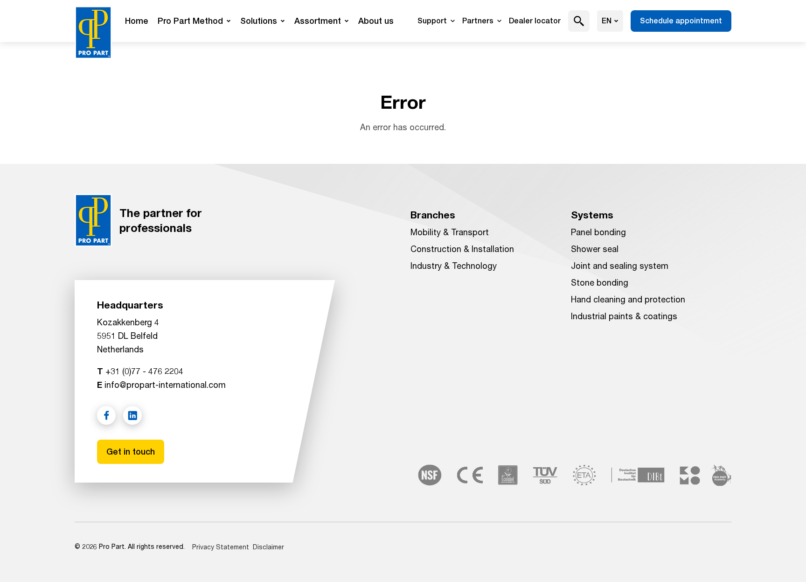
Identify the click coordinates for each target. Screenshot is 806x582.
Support (432, 20)
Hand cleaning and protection (628, 299)
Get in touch (130, 451)
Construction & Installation (462, 249)
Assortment (317, 21)
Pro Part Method (190, 21)
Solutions (258, 21)
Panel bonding (598, 232)
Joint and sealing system (619, 265)
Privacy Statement (220, 547)
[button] (579, 21)
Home (136, 21)
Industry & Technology (453, 265)
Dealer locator (535, 20)
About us (376, 21)
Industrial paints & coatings (624, 316)
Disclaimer (268, 547)
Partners (477, 20)
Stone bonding (599, 282)
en (606, 20)
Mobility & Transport (449, 232)
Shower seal (594, 249)
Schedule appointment (681, 20)
